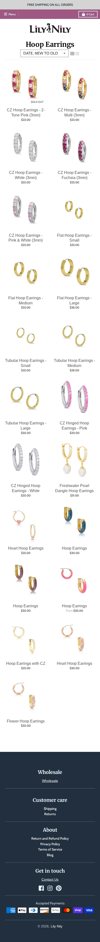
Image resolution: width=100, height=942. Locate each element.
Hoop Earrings (74, 548)
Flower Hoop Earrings (26, 721)
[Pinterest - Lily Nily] (59, 888)
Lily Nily (56, 926)
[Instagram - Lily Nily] (50, 888)
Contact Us (50, 879)
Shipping (50, 808)
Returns (50, 814)
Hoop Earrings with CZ (25, 663)
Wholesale (50, 781)
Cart (90, 14)
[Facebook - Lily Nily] (41, 888)
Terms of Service (50, 849)
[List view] (77, 53)
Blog (50, 855)
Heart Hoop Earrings (25, 548)
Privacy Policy (50, 844)
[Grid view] (72, 53)
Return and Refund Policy (50, 838)
